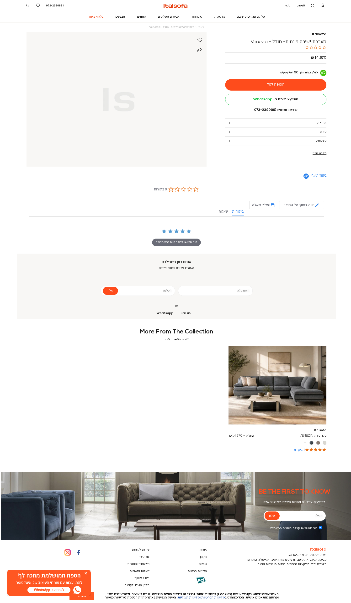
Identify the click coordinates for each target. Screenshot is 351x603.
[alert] (175, 596)
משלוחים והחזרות (138, 564)
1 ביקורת (299, 450)
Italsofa (319, 34)
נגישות (203, 564)
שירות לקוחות (140, 549)
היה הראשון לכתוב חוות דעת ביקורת (176, 242)
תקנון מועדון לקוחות (136, 585)
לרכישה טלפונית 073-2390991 (276, 110)
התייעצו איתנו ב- (275, 99)
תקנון (203, 556)
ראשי (201, 27)
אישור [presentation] (81, 596)
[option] (325, 443)
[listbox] (277, 442)
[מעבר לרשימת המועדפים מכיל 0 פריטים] (38, 5)
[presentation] (48, 590)
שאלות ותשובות (139, 571)
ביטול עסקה (141, 578)
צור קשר (144, 556)
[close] (86, 573)
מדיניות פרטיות (197, 571)
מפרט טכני (319, 153)
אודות (203, 549)
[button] (323, 6)
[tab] (276, 122)
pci (193, 583)
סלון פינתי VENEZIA (313, 435)
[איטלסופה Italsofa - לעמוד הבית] (175, 5)
